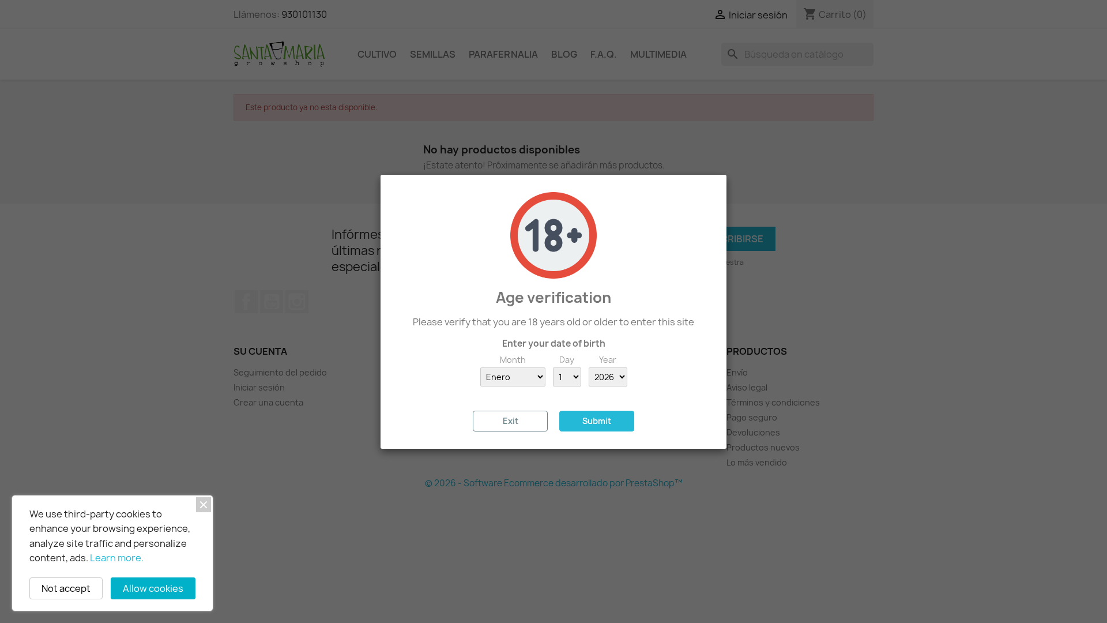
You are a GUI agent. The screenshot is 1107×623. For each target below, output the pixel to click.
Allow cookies (153, 588)
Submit (596, 420)
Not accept (66, 588)
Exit (510, 420)
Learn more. (117, 557)
